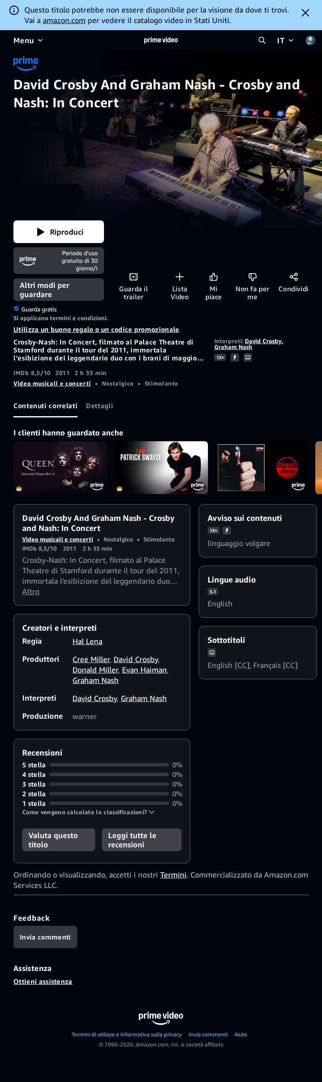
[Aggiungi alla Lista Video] (179, 277)
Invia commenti (208, 1034)
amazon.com (64, 20)
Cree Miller (91, 659)
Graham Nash (233, 346)
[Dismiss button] (305, 12)
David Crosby (263, 340)
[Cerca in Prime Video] (262, 40)
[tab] (45, 406)
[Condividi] (294, 277)
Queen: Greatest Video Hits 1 (60, 467)
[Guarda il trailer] (133, 277)
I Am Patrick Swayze (161, 467)
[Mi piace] (213, 277)
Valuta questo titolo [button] (53, 840)
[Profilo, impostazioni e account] (310, 40)
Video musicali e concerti (52, 383)
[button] (58, 231)
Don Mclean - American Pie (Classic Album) (262, 467)
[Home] (161, 40)
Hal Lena (87, 641)
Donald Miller (95, 669)
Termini (173, 874)
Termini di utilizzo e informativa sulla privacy (127, 1034)
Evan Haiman (144, 669)
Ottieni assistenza (43, 981)
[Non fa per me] (252, 277)
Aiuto (240, 1034)
